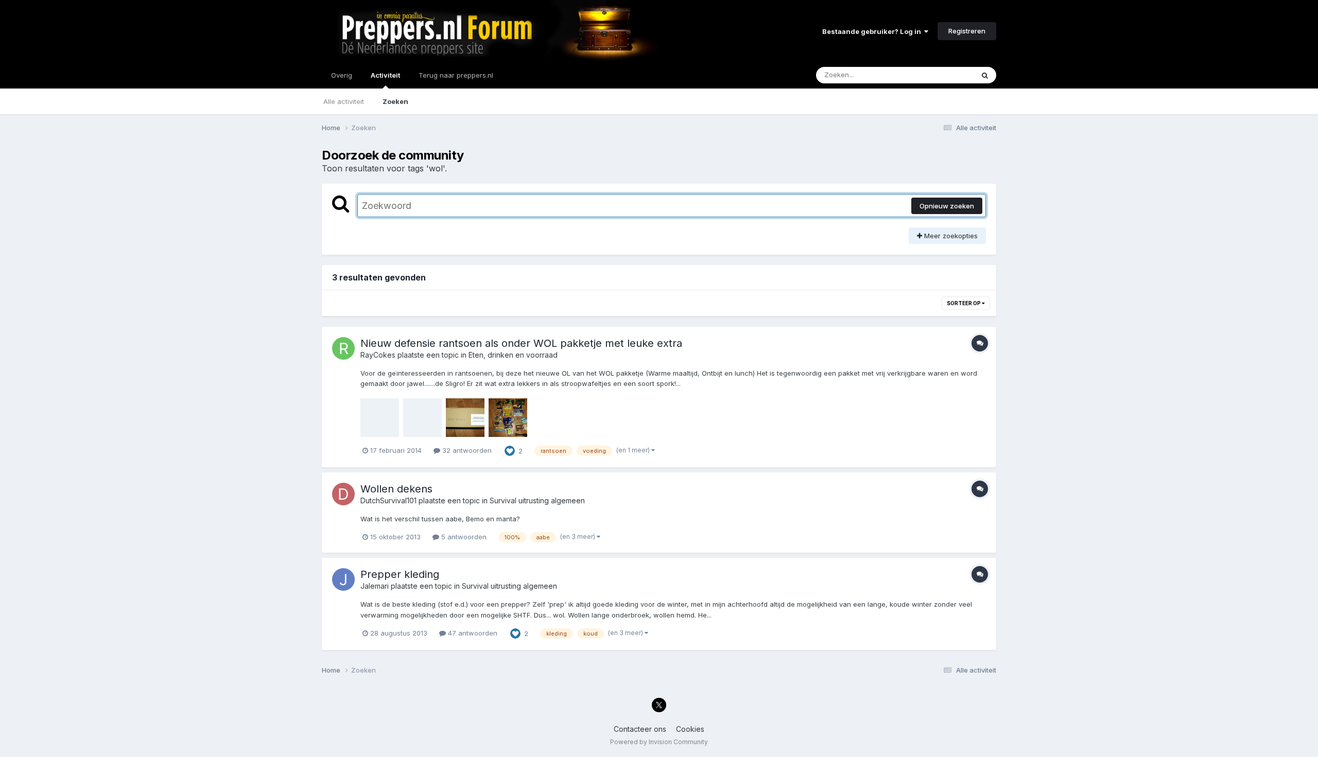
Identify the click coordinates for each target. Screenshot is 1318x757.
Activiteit (385, 75)
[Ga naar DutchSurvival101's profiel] (343, 494)
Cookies (690, 729)
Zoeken (395, 101)
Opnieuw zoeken (947, 206)
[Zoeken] (985, 75)
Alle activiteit (343, 101)
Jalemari (374, 586)
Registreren (966, 31)
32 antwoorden (466, 450)
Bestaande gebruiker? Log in (873, 31)
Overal (950, 75)
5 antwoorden (463, 537)
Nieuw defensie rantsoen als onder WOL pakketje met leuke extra (521, 343)
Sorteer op (964, 303)
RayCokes (377, 354)
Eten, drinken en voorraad (513, 354)
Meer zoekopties (950, 236)
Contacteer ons (640, 729)
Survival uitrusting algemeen (537, 500)
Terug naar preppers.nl (456, 75)
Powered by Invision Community (659, 742)
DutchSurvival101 (388, 500)
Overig (341, 75)
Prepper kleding (399, 574)
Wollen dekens (396, 489)
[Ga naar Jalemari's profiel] (343, 579)
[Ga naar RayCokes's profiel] (343, 348)
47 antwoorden (471, 633)
